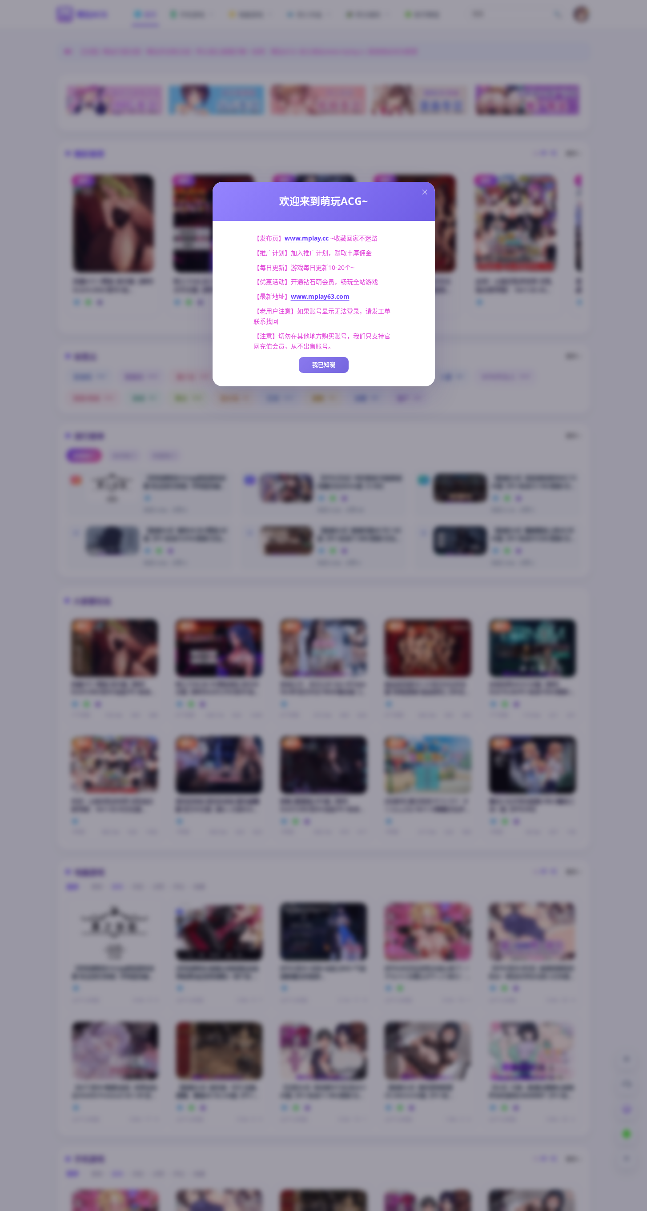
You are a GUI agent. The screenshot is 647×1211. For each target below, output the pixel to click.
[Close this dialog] (425, 192)
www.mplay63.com (320, 296)
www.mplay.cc (307, 238)
